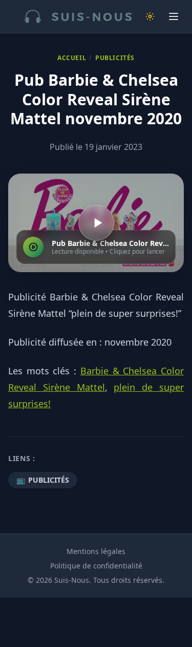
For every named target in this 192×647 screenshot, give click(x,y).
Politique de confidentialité (96, 565)
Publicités (115, 58)
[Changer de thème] (150, 16)
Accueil (71, 58)
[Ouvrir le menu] (173, 16)
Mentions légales (96, 551)
